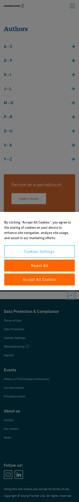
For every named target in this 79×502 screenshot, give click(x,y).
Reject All (39, 265)
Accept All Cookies (39, 279)
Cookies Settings (39, 251)
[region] (39, 251)
